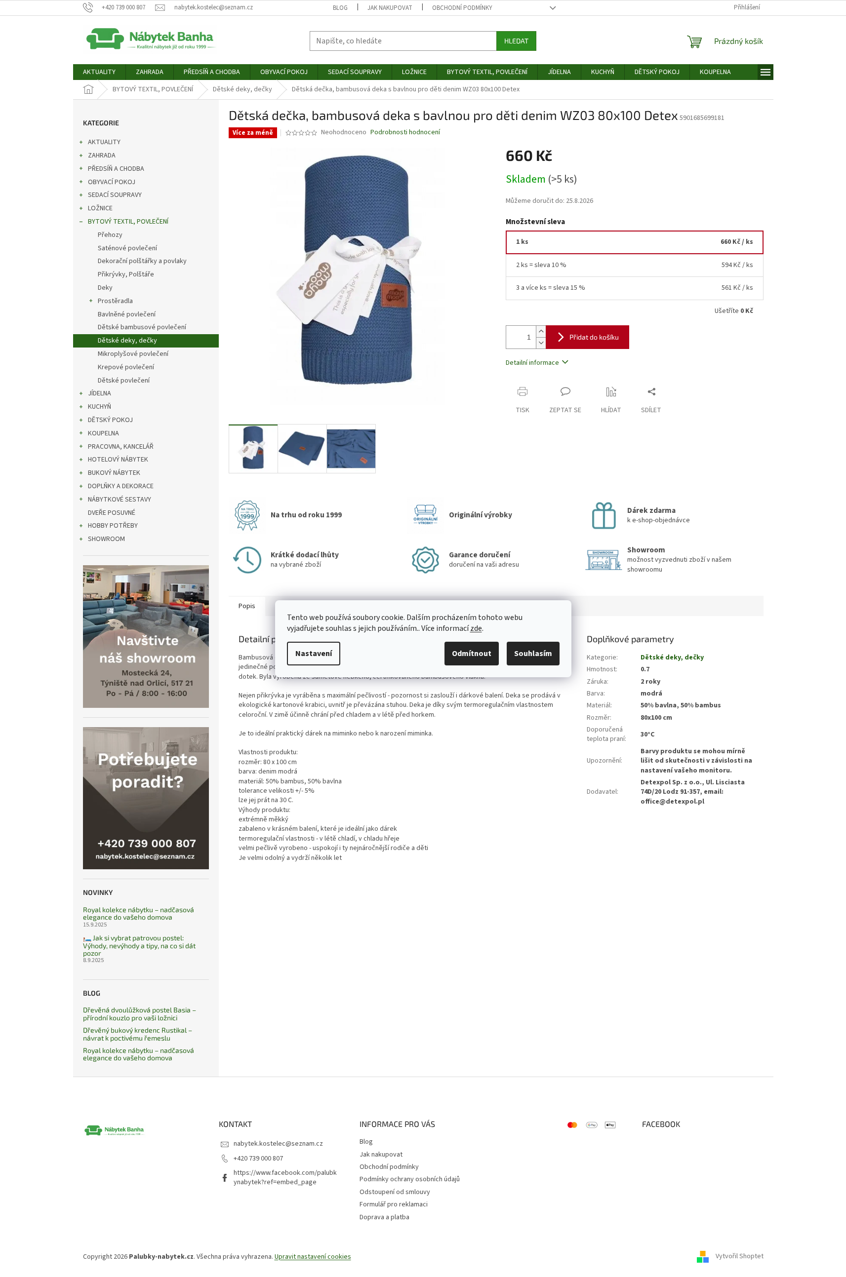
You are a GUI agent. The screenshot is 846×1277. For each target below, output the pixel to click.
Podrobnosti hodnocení (405, 132)
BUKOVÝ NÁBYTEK (114, 473)
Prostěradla (115, 301)
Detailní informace (532, 363)
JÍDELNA (99, 393)
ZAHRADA (102, 155)
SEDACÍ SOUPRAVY (115, 195)
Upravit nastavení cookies (313, 1257)
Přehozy (110, 235)
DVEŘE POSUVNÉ (111, 513)
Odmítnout (471, 653)
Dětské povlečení (124, 381)
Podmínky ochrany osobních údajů (410, 1179)
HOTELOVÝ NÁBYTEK (118, 459)
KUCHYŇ (99, 407)
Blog (340, 7)
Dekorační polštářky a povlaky (142, 261)
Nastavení (313, 653)
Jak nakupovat (389, 7)
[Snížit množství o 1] (541, 342)
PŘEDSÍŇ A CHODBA (116, 169)
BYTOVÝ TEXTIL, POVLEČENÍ (128, 222)
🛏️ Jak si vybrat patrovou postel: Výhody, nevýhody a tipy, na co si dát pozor (139, 945)
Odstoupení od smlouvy (395, 1192)
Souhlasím (533, 653)
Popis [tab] (247, 606)
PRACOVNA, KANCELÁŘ (121, 447)
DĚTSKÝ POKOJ (110, 420)
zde (476, 628)
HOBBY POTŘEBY (113, 526)
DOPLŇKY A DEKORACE (121, 486)
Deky (105, 288)
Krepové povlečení (126, 367)
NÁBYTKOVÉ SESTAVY (119, 499)
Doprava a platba (384, 1217)
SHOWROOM (106, 539)
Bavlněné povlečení (127, 314)
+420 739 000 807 (258, 1158)
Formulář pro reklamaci (394, 1204)
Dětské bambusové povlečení (142, 327)
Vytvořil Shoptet (740, 1257)
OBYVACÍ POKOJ (111, 182)
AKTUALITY (104, 142)
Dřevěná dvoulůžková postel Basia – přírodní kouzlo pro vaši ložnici (139, 1013)
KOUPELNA (103, 433)
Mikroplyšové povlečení (133, 354)
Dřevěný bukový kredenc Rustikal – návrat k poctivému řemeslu (137, 1034)
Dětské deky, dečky (127, 341)
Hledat (516, 41)
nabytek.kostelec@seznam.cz (278, 1144)
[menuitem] (99, 72)
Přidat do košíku (594, 337)
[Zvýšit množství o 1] (541, 331)
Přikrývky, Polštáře (126, 274)
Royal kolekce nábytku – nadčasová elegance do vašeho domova (138, 913)
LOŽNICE (100, 208)
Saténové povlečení (127, 248)
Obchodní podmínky (462, 7)
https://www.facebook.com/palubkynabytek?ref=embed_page (285, 1177)
